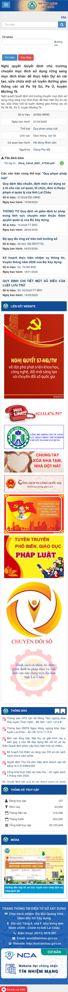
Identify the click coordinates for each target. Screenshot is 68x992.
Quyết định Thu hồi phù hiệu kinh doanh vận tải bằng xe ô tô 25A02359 (36, 764)
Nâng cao (58, 43)
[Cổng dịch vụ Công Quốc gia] (34, 483)
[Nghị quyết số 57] (34, 356)
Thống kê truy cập (25, 790)
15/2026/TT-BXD (27, 225)
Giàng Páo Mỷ (41, 149)
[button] (62, 163)
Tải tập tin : (29, 163)
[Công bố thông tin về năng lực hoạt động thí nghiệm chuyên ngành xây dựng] (34, 436)
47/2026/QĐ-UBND (28, 197)
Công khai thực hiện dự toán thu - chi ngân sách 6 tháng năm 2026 (36, 774)
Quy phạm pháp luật (45, 128)
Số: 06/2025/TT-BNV (29, 290)
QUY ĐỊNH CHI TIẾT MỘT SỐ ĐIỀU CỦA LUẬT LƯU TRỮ (34, 283)
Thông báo (19, 710)
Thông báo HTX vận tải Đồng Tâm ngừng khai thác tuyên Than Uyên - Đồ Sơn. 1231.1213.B (36, 720)
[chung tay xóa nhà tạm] (34, 462)
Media (15, 840)
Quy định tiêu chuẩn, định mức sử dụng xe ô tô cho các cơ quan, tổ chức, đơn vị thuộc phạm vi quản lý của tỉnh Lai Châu (34, 187)
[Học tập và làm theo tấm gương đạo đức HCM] (34, 513)
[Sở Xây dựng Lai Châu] (35, 5)
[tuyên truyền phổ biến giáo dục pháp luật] (34, 556)
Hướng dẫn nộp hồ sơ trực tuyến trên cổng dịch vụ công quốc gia (34, 889)
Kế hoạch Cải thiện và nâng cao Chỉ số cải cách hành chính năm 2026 (36, 754)
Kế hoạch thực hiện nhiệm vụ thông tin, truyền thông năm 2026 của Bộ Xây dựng (34, 259)
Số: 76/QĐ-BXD (26, 267)
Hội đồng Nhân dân (44, 142)
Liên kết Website (23, 306)
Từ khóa (7, 37)
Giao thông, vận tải (44, 135)
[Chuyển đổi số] (34, 612)
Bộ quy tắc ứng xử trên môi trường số (30, 239)
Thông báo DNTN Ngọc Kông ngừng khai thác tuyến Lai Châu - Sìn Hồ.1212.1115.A (36, 730)
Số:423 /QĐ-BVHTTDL (30, 244)
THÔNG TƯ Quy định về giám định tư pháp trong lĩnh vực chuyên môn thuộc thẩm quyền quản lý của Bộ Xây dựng (34, 215)
